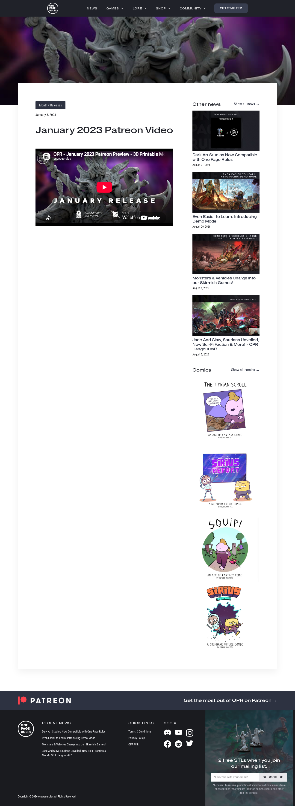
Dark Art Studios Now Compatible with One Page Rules (74, 731)
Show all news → (247, 104)
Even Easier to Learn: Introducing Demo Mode (68, 738)
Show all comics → (245, 370)
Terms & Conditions (139, 731)
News (92, 8)
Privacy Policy (136, 738)
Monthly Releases (50, 105)
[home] (52, 8)
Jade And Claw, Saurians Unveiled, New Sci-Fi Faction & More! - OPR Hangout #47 (74, 753)
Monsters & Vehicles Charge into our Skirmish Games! (74, 744)
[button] (115, 8)
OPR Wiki (133, 744)
